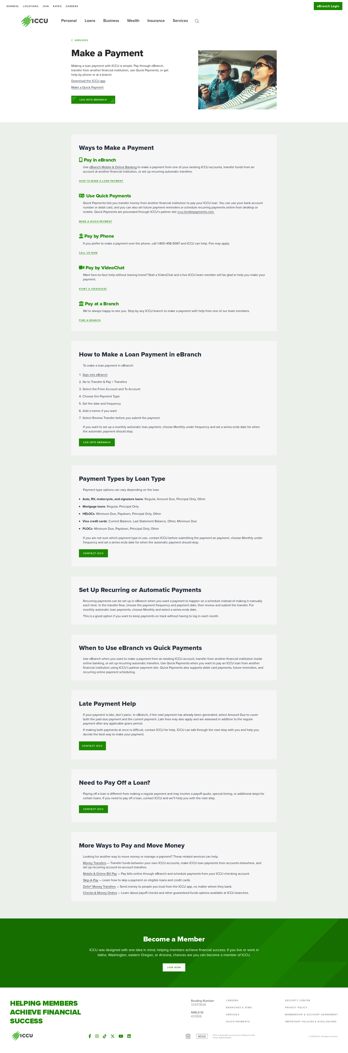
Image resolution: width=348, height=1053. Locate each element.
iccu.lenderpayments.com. (195, 211)
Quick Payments (238, 1021)
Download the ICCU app (88, 81)
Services (81, 40)
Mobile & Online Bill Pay (100, 873)
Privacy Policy (296, 1007)
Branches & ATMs (239, 1007)
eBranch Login (328, 6)
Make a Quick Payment (87, 87)
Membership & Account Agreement (311, 1014)
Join (45, 6)
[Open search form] (197, 21)
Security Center (297, 1000)
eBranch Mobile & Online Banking (113, 167)
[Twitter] (113, 1036)
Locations (30, 6)
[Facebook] (90, 1036)
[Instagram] (97, 1036)
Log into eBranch (93, 99)
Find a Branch (90, 320)
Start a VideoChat (93, 289)
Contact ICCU (93, 553)
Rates (57, 6)
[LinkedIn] (129, 1036)
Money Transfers (94, 863)
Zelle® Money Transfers (99, 886)
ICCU (34, 21)
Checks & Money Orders (100, 892)
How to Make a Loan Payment (101, 181)
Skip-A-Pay (90, 880)
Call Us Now (88, 253)
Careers (72, 6)
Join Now (174, 967)
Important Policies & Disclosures (311, 1021)
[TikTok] (105, 1036)
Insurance (156, 20)
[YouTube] (121, 1036)
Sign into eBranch (95, 374)
